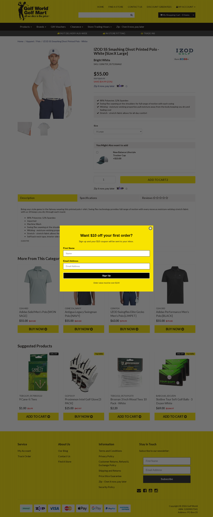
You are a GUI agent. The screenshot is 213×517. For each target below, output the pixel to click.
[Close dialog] (150, 228)
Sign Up (106, 275)
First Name (69, 248)
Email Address (70, 261)
